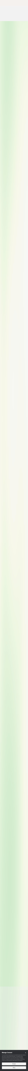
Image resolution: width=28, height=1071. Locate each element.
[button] (25, 1052)
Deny (14, 1067)
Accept (14, 1063)
